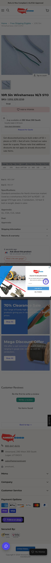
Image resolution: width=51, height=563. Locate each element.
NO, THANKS (38, 292)
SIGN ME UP (38, 288)
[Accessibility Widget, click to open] (46, 281)
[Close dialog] (49, 267)
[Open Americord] (6, 546)
